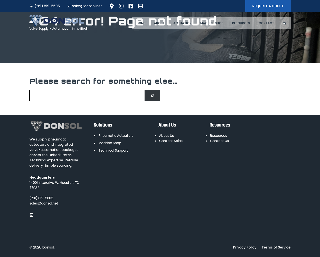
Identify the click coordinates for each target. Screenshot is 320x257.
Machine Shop (211, 23)
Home (140, 23)
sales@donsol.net (87, 5)
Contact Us (219, 141)
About (159, 23)
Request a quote (268, 5)
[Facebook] (111, 6)
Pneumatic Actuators (116, 135)
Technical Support (113, 150)
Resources (241, 23)
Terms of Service (276, 247)
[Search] (152, 95)
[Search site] (284, 23)
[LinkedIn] (121, 6)
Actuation (182, 23)
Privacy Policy (244, 247)
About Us (166, 135)
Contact (266, 23)
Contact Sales (171, 141)
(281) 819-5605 (47, 5)
